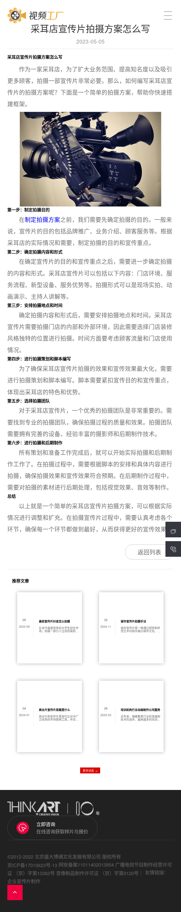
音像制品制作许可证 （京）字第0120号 (97, 873)
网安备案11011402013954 (86, 864)
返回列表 (149, 552)
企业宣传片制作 (23, 881)
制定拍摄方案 (42, 219)
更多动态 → (90, 770)
